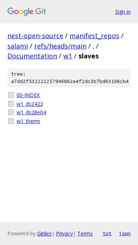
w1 (67, 55)
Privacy (64, 233)
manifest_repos (94, 35)
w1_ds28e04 (31, 112)
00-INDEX (28, 94)
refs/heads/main (60, 46)
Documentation (32, 55)
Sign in (123, 11)
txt (107, 233)
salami (17, 46)
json (125, 233)
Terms (85, 233)
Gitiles (44, 233)
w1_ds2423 (30, 103)
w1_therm (28, 121)
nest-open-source (35, 35)
